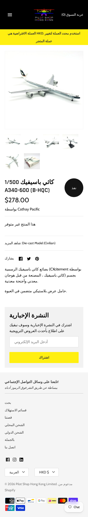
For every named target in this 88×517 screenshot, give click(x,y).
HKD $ (44, 472)
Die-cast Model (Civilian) (38, 243)
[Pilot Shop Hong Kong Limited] (44, 14)
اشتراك (44, 357)
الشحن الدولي (14, 432)
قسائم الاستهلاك (16, 410)
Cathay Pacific (29, 209)
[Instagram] (14, 460)
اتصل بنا (10, 447)
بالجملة (10, 440)
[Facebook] (8, 460)
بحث (8, 403)
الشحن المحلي (15, 425)
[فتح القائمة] (10, 15)
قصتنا (8, 417)
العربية (14, 472)
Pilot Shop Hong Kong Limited (36, 484)
